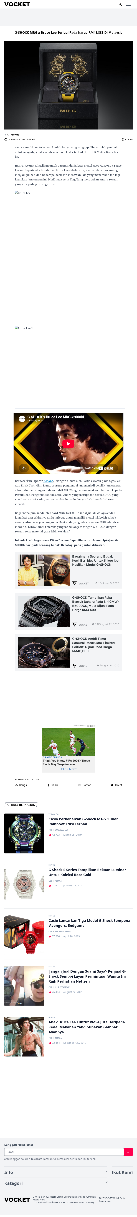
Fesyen (15, 135)
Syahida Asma (63, 932)
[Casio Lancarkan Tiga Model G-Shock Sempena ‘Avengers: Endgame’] (24, 935)
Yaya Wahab (61, 830)
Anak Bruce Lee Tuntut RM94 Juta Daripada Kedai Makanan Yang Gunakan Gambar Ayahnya (87, 1027)
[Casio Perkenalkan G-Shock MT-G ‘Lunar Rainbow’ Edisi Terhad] (24, 833)
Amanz (48, 481)
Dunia (52, 1017)
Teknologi (54, 814)
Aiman (58, 881)
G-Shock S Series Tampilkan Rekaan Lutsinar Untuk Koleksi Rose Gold (87, 872)
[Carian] (120, 4)
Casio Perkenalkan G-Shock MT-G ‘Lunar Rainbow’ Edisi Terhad (83, 821)
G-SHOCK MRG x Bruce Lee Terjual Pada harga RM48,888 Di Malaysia (69, 32)
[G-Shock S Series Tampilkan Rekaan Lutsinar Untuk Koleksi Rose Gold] (24, 884)
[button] (128, 4)
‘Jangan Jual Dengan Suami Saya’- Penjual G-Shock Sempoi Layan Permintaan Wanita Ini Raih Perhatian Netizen (87, 976)
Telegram (36, 1159)
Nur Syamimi (62, 987)
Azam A (129, 139)
